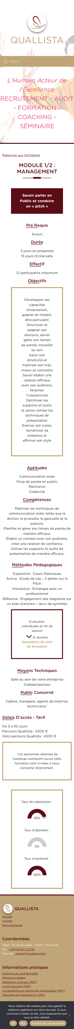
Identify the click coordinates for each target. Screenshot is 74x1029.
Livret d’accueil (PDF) (16, 986)
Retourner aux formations (21, 155)
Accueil (7, 916)
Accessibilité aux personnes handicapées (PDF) (33, 990)
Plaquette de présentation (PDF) (23, 994)
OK (13, 1023)
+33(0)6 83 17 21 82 (21, 949)
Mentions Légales (13, 977)
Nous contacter (12, 925)
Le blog (7, 920)
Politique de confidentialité (20, 973)
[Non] (69, 1015)
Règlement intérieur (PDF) (19, 982)
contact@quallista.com (30, 953)
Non (23, 1023)
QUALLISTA (37, 40)
